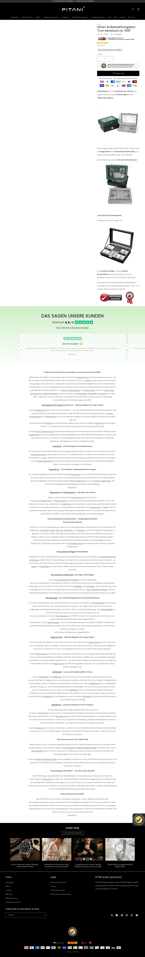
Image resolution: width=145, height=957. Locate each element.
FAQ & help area (11, 898)
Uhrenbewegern (98, 603)
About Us (9, 894)
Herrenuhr (49, 423)
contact (8, 890)
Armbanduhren (82, 377)
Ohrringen (102, 393)
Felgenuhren (75, 474)
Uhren (87, 380)
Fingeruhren (46, 501)
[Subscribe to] (43, 915)
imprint (53, 886)
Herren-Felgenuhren (78, 481)
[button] (103, 43)
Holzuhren (47, 779)
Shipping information (13, 902)
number (99, 54)
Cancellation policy (58, 890)
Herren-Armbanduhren (71, 390)
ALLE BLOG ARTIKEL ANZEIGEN (72, 833)
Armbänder (44, 530)
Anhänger (81, 530)
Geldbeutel (43, 677)
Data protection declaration (61, 894)
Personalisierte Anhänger (97, 589)
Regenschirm (59, 663)
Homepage (10, 882)
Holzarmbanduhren (51, 393)
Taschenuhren (36, 393)
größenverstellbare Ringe (86, 748)
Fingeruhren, (109, 390)
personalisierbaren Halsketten (67, 580)
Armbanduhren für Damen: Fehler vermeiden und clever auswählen (56, 865)
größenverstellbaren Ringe (46, 759)
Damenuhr (99, 423)
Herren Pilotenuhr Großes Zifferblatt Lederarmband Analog (25, 865)
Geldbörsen (57, 677)
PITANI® (76, 952)
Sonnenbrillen (69, 748)
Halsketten (92, 393)
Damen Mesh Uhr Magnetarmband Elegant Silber (120, 865)
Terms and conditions (58, 882)
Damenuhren (90, 390)
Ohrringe (59, 530)
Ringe (52, 530)
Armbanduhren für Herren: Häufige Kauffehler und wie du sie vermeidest (88, 865)
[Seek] (133, 9)
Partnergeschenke (75, 543)
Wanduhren (43, 713)
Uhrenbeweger (107, 609)
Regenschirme (94, 642)
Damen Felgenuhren (102, 481)
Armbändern (82, 393)
